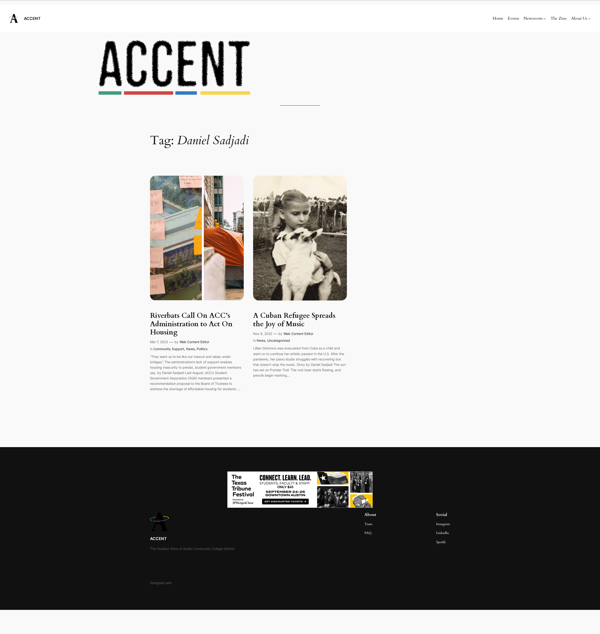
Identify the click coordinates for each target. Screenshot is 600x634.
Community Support (169, 349)
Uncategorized (278, 340)
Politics (202, 349)
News (190, 349)
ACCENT (32, 18)
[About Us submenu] (589, 18)
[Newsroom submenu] (545, 18)
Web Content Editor (194, 342)
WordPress (181, 583)
